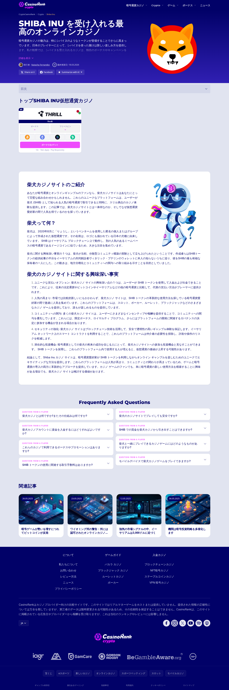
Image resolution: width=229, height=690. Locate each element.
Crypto (155, 5)
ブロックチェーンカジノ (159, 564)
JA (22, 623)
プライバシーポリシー (68, 588)
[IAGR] (38, 656)
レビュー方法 (68, 576)
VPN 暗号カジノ (159, 582)
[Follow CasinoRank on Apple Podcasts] (207, 623)
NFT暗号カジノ (159, 570)
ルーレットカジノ (113, 576)
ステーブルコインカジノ (159, 576)
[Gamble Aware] (155, 656)
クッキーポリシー (158, 685)
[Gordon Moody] (109, 656)
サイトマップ (188, 685)
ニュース (205, 5)
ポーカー (113, 582)
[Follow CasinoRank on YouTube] (190, 623)
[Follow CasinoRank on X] (182, 623)
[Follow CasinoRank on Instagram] (174, 623)
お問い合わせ (68, 570)
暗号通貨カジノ (135, 5)
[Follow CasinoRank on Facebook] (166, 623)
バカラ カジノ (113, 564)
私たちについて (68, 564)
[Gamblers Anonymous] (56, 656)
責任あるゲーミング (75, 685)
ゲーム (171, 5)
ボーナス (188, 5)
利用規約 (129, 685)
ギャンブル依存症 (42, 685)
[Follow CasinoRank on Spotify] (198, 623)
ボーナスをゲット (50, 145)
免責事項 (105, 685)
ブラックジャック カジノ (113, 570)
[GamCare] (80, 656)
